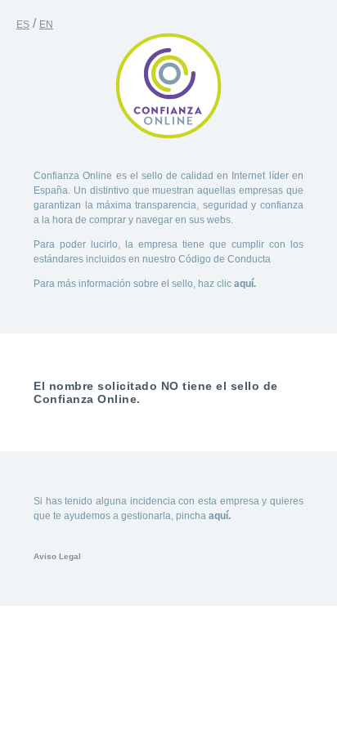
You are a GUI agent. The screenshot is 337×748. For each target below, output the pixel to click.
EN (46, 24)
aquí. (245, 283)
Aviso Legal (57, 556)
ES (22, 24)
